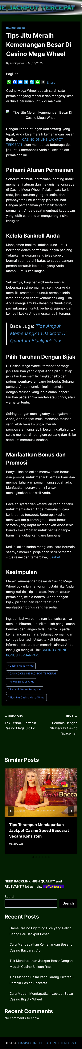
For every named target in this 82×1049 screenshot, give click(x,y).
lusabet (54, 557)
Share (51, 82)
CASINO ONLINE (16, 27)
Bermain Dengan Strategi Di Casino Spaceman (63, 725)
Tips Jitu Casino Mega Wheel (26, 697)
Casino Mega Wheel (21, 665)
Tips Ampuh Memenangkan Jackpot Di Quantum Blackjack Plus (38, 333)
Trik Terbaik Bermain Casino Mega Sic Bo (20, 722)
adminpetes (17, 63)
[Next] (71, 811)
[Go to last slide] (11, 811)
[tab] (33, 857)
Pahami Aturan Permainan (25, 689)
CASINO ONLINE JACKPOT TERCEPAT (32, 673)
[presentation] (41, 792)
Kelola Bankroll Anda (21, 681)
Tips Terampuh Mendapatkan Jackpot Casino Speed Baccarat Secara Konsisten (39, 830)
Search (10, 897)
